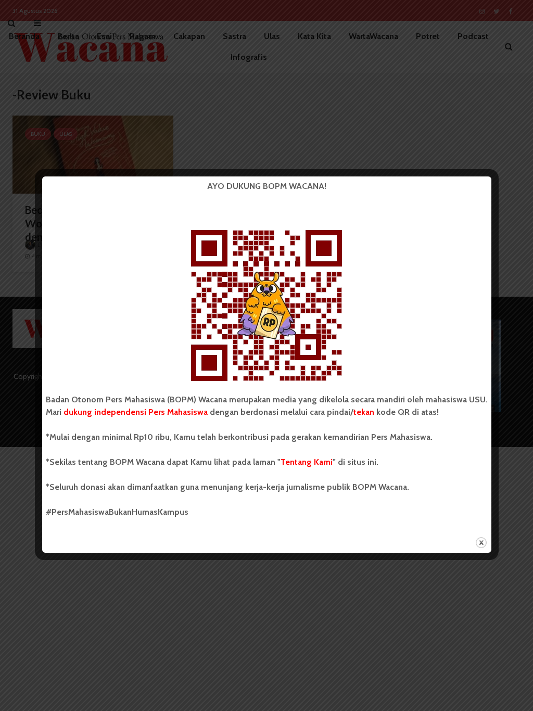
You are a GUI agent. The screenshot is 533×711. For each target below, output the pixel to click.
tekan (363, 412)
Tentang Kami (307, 462)
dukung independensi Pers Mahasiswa (136, 412)
